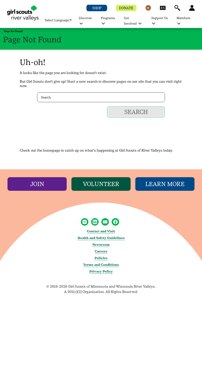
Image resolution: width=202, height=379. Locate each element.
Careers (101, 251)
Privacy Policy (101, 271)
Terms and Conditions (101, 265)
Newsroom (101, 244)
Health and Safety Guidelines (101, 238)
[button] (148, 10)
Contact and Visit (101, 231)
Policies (101, 258)
